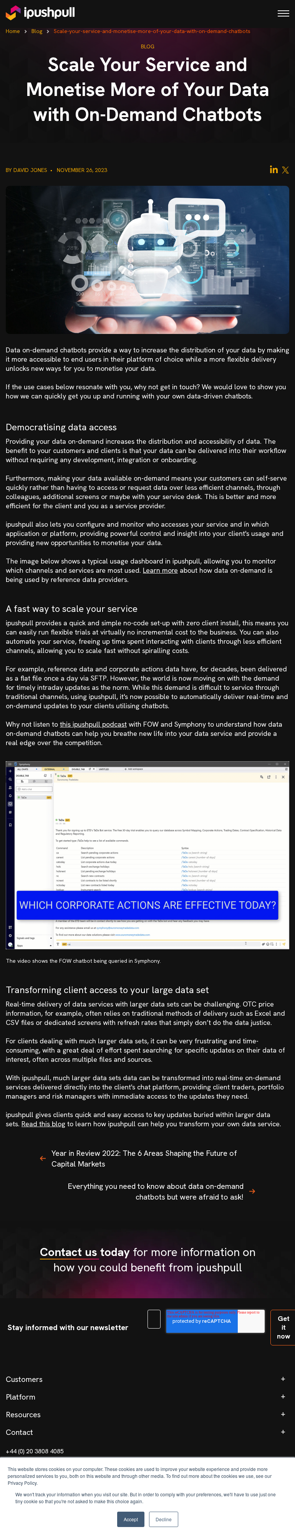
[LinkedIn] (274, 169)
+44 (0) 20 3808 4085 (35, 1451)
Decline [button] (164, 1519)
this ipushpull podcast (93, 724)
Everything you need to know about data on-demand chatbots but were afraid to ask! (156, 1191)
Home (13, 31)
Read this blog (43, 1123)
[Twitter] (285, 169)
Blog (36, 31)
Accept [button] (131, 1519)
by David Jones (27, 170)
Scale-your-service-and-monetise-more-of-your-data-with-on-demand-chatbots (152, 31)
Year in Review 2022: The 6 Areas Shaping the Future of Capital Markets (144, 1158)
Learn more (160, 570)
